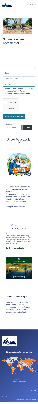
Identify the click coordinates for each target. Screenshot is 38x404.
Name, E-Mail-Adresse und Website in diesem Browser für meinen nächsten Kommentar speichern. (19, 91)
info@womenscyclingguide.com (19, 381)
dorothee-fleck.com (16, 382)
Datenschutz (5, 396)
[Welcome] (7, 5)
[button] (23, 5)
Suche (27, 128)
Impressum (4, 395)
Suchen (9, 124)
